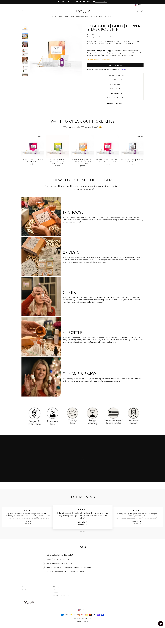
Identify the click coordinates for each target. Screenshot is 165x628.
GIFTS (111, 16)
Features (115, 84)
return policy (115, 97)
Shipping (90, 37)
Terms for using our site (61, 596)
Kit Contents (115, 79)
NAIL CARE (63, 16)
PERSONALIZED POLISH (81, 16)
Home (23, 587)
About (23, 590)
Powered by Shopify (82, 621)
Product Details (115, 75)
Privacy (55, 593)
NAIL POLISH (100, 16)
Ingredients (115, 93)
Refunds (56, 590)
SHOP (53, 16)
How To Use (115, 88)
